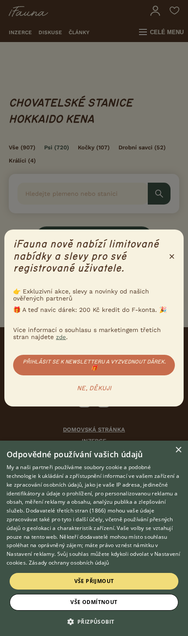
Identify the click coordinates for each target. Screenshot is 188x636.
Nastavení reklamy (30, 554)
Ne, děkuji (94, 388)
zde (61, 337)
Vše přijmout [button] (94, 581)
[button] (94, 621)
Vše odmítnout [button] (93, 602)
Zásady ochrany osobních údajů (69, 562)
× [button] (178, 450)
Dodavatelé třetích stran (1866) (66, 510)
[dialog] (94, 538)
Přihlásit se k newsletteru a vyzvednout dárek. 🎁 (94, 365)
